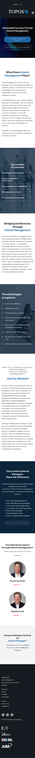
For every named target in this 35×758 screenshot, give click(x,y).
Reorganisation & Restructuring (13, 173)
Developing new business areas (13, 198)
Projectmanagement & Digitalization (14, 186)
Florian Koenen (17, 580)
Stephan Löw (17, 611)
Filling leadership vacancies (11, 192)
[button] (17, 173)
